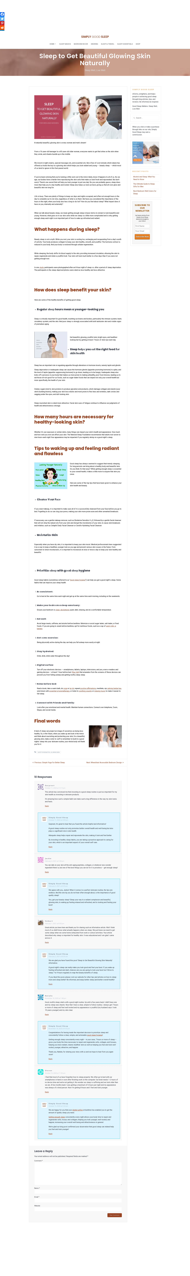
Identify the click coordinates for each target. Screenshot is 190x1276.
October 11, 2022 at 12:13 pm (55, 788)
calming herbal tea (114, 688)
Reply (47, 806)
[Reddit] (2, 27)
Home (52, 44)
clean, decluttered (62, 610)
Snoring (94, 44)
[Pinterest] (2, 23)
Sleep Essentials (125, 44)
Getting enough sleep (57, 1117)
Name (37, 1188)
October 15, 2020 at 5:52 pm (58, 1106)
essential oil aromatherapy (59, 691)
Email (36, 1197)
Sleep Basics (65, 44)
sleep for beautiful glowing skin (49, 752)
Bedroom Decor (81, 44)
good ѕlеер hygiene (77, 580)
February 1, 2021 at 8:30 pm (54, 923)
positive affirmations (88, 688)
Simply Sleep (95, 36)
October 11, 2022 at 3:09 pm (58, 820)
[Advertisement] (66, 15)
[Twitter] (2, 19)
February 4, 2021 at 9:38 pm (54, 861)
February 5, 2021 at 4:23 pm (58, 886)
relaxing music (99, 691)
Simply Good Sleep (58, 818)
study (41, 267)
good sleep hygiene (94, 1035)
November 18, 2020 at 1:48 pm (55, 998)
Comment (38, 1161)
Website (37, 1206)
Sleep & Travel (107, 44)
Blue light (75, 672)
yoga (65, 688)
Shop (138, 44)
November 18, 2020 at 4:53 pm (59, 1028)
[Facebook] (2, 14)
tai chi (72, 688)
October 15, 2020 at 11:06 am (55, 1073)
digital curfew (77, 1110)
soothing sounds (85, 691)
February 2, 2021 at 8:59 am (58, 956)
